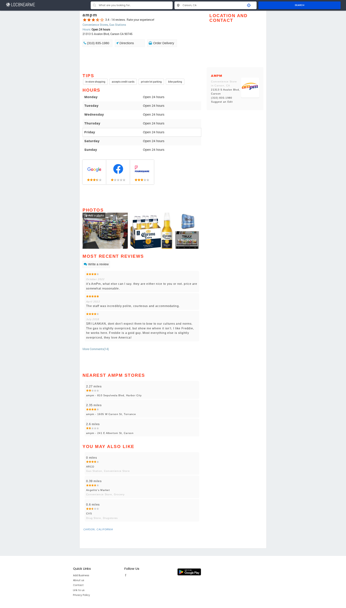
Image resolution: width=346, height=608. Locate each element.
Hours (86, 29)
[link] (94, 172)
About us (78, 580)
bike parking (175, 81)
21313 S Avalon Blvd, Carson (225, 91)
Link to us (79, 590)
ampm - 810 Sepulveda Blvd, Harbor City (114, 395)
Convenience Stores (95, 25)
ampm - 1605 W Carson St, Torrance (111, 414)
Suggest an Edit (222, 101)
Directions (126, 43)
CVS (89, 513)
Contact (78, 585)
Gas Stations (117, 25)
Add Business (81, 575)
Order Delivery (163, 43)
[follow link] (126, 575)
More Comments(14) (96, 349)
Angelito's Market (98, 490)
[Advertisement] (142, 60)
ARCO (90, 466)
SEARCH (299, 5)
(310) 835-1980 (97, 43)
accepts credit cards (123, 81)
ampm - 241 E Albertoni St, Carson (110, 433)
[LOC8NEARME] (20, 4)
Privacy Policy (81, 595)
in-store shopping (95, 81)
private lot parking (151, 81)
